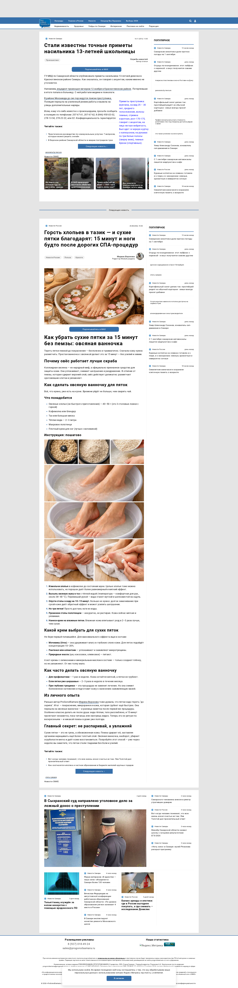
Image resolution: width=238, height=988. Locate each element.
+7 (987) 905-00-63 (92, 966)
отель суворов (51, 777)
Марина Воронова (126, 256)
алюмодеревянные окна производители (166, 313)
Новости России (163, 169)
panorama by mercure (53, 152)
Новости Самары (55, 39)
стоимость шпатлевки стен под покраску (170, 121)
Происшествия (52, 60)
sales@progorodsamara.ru (79, 948)
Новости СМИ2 (51, 156)
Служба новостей (139, 59)
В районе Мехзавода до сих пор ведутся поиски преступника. (78, 98)
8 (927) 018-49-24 (79, 944)
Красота (79, 257)
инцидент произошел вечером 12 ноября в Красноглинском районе (93, 89)
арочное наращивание (159, 265)
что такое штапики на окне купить (169, 134)
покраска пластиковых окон (166, 80)
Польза (68, 257)
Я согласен (119, 978)
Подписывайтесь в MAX (96, 69)
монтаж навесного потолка (167, 301)
